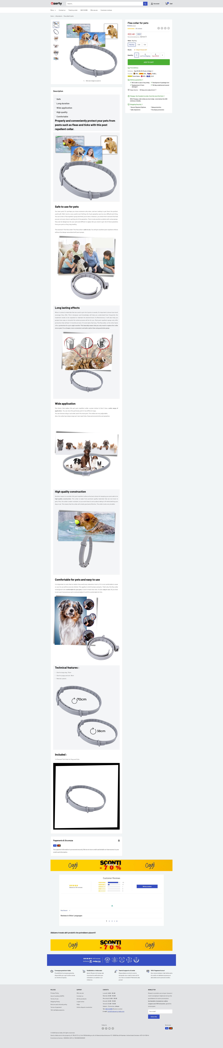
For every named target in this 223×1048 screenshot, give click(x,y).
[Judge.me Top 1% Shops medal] (136, 960)
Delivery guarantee (136, 80)
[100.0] (107, 899)
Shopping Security (135, 104)
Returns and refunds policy (59, 1004)
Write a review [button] (147, 886)
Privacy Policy (55, 993)
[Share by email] (168, 28)
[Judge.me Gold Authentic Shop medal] (122, 960)
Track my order (73, 10)
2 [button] (109, 921)
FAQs (78, 1004)
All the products (81, 999)
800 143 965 (84, 10)
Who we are (94, 10)
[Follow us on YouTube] (109, 1028)
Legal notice (80, 1001)
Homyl (129, 26)
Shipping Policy (55, 1001)
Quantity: (130, 55)
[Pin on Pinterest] (162, 28)
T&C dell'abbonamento (57, 1010)
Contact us (62, 10)
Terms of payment (56, 1007)
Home (52, 16)
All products (58, 16)
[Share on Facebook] (158, 28)
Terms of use (54, 999)
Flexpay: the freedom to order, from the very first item (146, 96)
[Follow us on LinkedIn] (113, 1028)
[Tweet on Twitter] (165, 28)
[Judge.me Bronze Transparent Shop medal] (129, 960)
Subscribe (154, 1016)
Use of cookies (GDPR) (57, 996)
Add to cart (149, 62)
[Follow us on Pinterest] (106, 1028)
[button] (131, 28)
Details (138, 101)
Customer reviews (106, 10)
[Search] (145, 4)
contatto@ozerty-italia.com (115, 1011)
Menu (52, 10)
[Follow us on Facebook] (103, 1028)
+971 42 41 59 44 (144, 1035)
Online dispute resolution (84, 1007)
